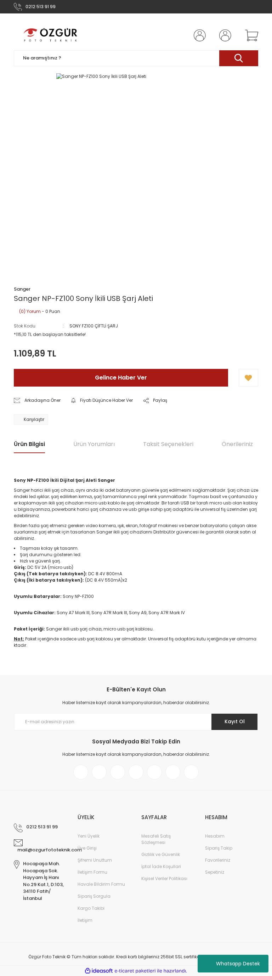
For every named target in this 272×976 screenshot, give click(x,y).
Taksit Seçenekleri (168, 444)
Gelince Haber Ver (121, 377)
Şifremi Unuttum (95, 860)
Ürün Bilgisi (29, 444)
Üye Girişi (87, 848)
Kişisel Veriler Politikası (164, 878)
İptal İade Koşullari (161, 866)
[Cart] (250, 35)
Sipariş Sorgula (94, 896)
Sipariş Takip (218, 848)
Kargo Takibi (91, 908)
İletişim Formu (92, 872)
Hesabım (215, 836)
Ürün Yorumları (94, 444)
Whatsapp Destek (238, 963)
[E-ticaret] (135, 971)
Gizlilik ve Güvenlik (160, 854)
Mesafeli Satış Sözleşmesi (156, 839)
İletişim (85, 920)
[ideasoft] (99, 971)
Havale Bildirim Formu (101, 884)
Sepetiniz (214, 872)
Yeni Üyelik (89, 836)
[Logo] (51, 35)
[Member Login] (198, 35)
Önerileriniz (237, 444)
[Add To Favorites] (248, 378)
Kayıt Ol (235, 721)
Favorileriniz (217, 860)
